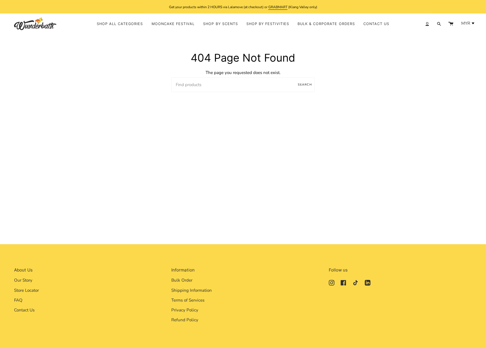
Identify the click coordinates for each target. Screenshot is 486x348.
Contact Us (24, 310)
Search (305, 84)
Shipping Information (191, 290)
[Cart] (451, 24)
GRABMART (277, 7)
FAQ (18, 300)
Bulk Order (181, 280)
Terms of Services (187, 300)
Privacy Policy (184, 310)
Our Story (23, 280)
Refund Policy (184, 320)
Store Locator (26, 290)
